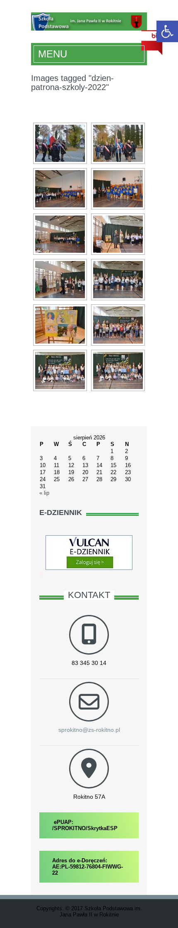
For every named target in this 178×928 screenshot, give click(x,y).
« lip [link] (44, 493)
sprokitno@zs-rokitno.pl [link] (89, 729)
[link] (167, 31)
